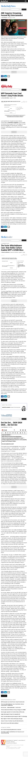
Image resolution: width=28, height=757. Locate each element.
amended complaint (13, 122)
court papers (14, 151)
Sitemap (12, 741)
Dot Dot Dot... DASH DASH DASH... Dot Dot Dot (11, 707)
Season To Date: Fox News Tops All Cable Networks (12, 720)
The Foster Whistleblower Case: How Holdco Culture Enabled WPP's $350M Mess (12, 705)
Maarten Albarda (6, 252)
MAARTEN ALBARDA (6, 407)
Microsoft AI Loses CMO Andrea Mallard (9, 723)
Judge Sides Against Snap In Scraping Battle (10, 714)
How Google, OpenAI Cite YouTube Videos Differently (12, 712)
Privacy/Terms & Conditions (11, 743)
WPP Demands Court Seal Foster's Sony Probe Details (12, 701)
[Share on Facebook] (2, 76)
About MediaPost (9, 740)
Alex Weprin (4, 17)
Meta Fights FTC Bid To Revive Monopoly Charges (11, 718)
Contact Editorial (21, 740)
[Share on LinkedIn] (5, 76)
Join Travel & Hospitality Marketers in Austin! (11, 729)
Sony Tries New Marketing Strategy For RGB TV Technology (14, 716)
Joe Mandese (5, 427)
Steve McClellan (5, 98)
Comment (4, 79)
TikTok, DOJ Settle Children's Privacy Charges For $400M (13, 709)
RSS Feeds (8, 741)
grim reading (4, 292)
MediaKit (15, 740)
